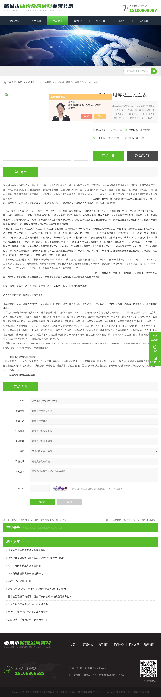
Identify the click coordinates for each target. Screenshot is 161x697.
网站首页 (14, 20)
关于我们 (36, 20)
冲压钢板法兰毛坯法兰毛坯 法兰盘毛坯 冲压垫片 (134, 520)
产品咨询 (108, 156)
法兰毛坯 (46, 82)
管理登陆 (144, 692)
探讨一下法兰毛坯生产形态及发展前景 (28, 612)
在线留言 (122, 20)
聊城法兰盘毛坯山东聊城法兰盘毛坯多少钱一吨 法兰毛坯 (40, 520)
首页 (20, 82)
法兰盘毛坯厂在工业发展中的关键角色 (28, 604)
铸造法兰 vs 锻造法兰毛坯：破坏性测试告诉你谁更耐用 (37, 588)
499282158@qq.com (96, 668)
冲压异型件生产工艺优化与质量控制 (27, 550)
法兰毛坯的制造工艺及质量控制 (24, 565)
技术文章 (100, 20)
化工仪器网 (132, 692)
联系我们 (143, 20)
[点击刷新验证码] (60, 488)
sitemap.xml (108, 692)
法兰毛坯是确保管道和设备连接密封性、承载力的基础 (36, 558)
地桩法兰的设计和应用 (19, 581)
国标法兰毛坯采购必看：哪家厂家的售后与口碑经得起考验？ (40, 596)
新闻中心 (79, 20)
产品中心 (57, 20)
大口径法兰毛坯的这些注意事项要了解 (28, 619)
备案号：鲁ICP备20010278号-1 (84, 692)
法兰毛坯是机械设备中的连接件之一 (27, 573)
